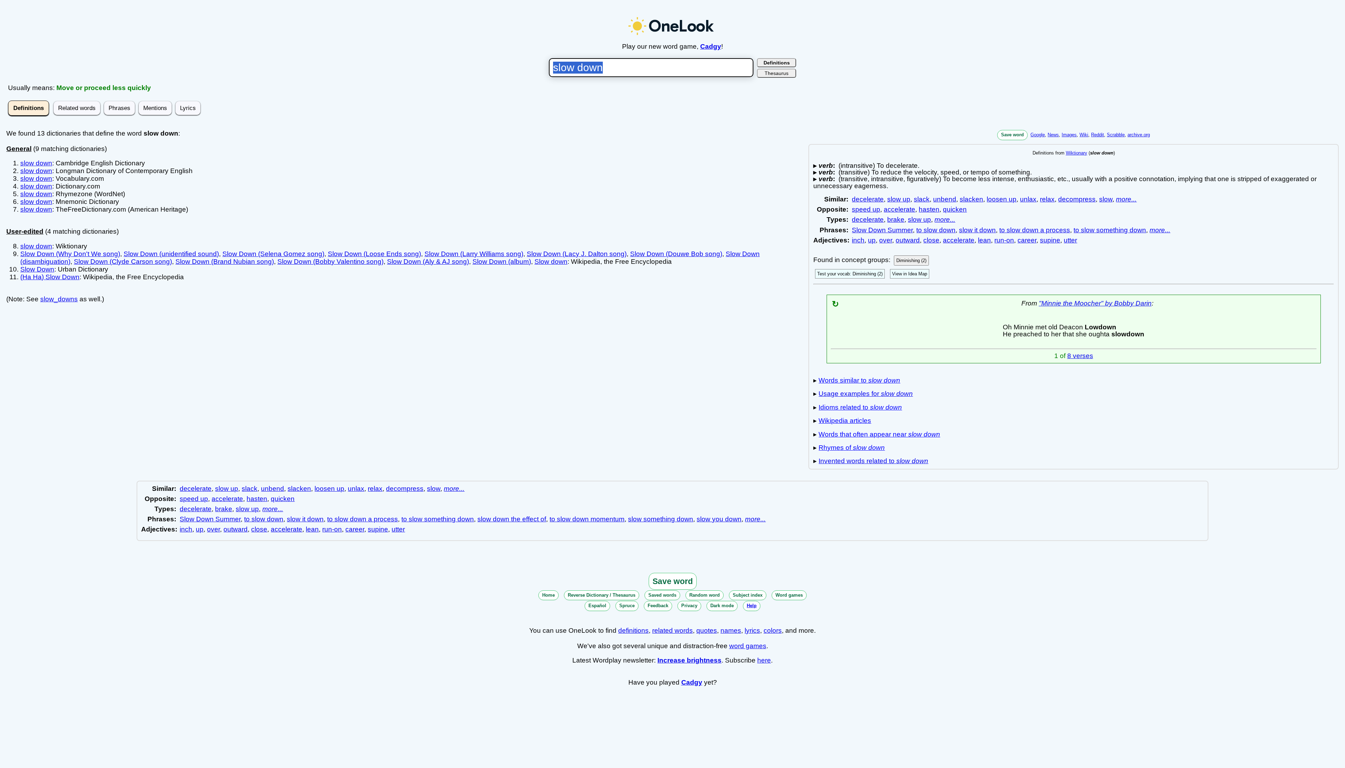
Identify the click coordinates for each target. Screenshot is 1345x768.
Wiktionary (1076, 153)
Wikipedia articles (845, 420)
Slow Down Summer (882, 230)
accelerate (899, 209)
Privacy (689, 605)
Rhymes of (852, 447)
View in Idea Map (909, 273)
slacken (971, 199)
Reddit (1097, 134)
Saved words (662, 595)
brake (895, 219)
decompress (1077, 199)
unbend (944, 199)
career (1027, 240)
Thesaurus (776, 73)
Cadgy (710, 46)
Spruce (627, 605)
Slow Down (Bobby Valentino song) (330, 261)
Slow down (550, 261)
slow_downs (59, 299)
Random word (704, 595)
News (1053, 134)
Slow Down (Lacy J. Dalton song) (577, 254)
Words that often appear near (879, 434)
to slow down (936, 230)
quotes (706, 630)
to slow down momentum (587, 519)
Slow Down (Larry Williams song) (474, 254)
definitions (633, 630)
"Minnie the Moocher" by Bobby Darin (1095, 303)
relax (1047, 199)
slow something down (660, 519)
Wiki (1084, 134)
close (931, 240)
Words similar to (859, 380)
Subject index (748, 595)
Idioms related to (860, 407)
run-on (1004, 240)
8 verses (1080, 355)
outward (908, 240)
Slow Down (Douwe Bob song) (676, 254)
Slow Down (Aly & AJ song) (428, 261)
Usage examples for (866, 393)
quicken (955, 209)
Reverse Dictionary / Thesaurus (601, 595)
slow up (898, 199)
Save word (1012, 134)
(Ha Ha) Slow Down (50, 277)
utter (1070, 240)
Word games (789, 595)
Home (548, 595)
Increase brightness (689, 660)
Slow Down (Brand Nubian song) (224, 261)
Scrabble (1116, 134)
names (730, 630)
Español (597, 605)
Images (1069, 134)
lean (984, 240)
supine (1050, 240)
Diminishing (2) (911, 260)
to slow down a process (1034, 230)
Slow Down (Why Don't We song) (70, 254)
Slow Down (37, 269)
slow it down (977, 230)
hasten (929, 209)
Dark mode (722, 605)
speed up (866, 209)
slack (922, 199)
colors (773, 630)
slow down (36, 163)
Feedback (658, 605)
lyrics (752, 630)
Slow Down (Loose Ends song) (374, 254)
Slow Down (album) (502, 261)
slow (1105, 199)
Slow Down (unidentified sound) (171, 254)
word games (747, 646)
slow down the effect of (511, 519)
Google (1037, 134)
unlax (1028, 199)
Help (752, 605)
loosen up (1001, 199)
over (885, 240)
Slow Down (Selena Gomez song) (273, 254)
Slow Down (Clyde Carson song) (123, 261)
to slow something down (1110, 230)
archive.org (1138, 134)
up (872, 240)
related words (672, 630)
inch (858, 240)
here (764, 660)
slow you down (719, 519)
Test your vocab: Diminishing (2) (850, 273)
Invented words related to (873, 461)
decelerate (868, 199)
